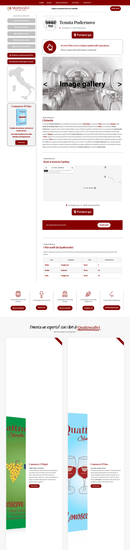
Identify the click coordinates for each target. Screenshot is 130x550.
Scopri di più (21, 142)
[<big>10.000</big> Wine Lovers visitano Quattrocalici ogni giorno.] (49, 47)
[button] (21, 20)
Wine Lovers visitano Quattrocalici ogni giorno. (85, 45)
